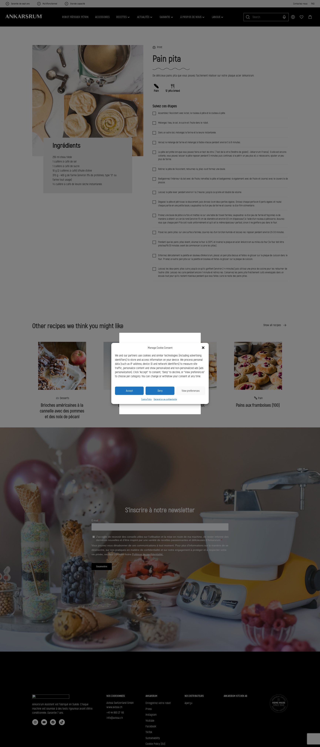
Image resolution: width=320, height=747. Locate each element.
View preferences (191, 390)
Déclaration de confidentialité (165, 399)
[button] (203, 348)
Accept (129, 390)
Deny (160, 390)
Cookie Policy (146, 399)
